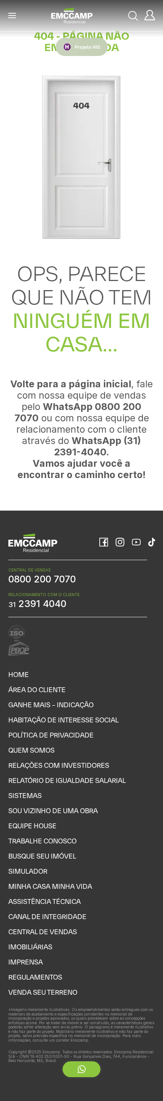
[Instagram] (120, 542)
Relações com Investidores (58, 765)
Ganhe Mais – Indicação (51, 704)
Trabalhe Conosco (42, 841)
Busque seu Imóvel (42, 856)
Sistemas (25, 795)
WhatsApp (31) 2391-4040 (97, 446)
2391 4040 (37, 603)
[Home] (72, 15)
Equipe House (32, 825)
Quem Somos (31, 750)
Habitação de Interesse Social (63, 720)
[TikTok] (151, 542)
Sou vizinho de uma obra (53, 810)
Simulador (27, 871)
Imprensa (25, 962)
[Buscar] (133, 15)
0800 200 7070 (42, 579)
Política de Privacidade (51, 735)
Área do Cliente (37, 689)
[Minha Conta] (149, 15)
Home (18, 674)
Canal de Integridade (47, 916)
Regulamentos (35, 977)
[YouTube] (136, 543)
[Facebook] (103, 542)
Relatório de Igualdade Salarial (67, 780)
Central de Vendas (42, 931)
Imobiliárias (30, 946)
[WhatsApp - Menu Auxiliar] (81, 1069)
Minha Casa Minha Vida (50, 886)
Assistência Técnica (44, 901)
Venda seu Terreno (42, 992)
